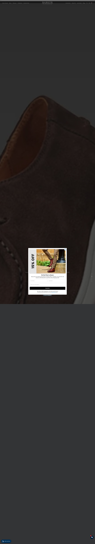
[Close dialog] (65, 249)
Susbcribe (47, 288)
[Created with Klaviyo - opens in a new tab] (47, 295)
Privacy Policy (54, 292)
